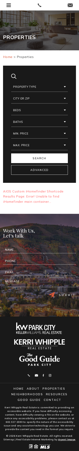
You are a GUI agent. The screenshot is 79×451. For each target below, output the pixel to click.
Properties (54, 388)
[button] (39, 87)
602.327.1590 (14, 421)
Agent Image (67, 439)
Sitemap (8, 439)
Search (39, 158)
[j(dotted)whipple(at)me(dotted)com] (70, 5)
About (33, 388)
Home (19, 388)
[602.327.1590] (40, 5)
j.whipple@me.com (36, 375)
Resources (57, 394)
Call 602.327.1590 (29, 375)
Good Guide (29, 400)
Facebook (43, 375)
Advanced (39, 170)
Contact (53, 400)
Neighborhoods (27, 394)
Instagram (50, 375)
